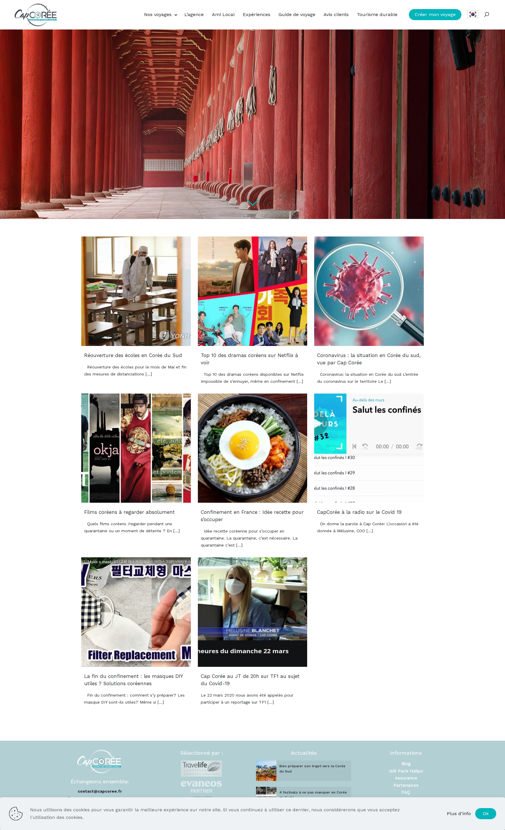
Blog (406, 763)
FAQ (406, 792)
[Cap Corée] (36, 14)
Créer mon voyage (435, 14)
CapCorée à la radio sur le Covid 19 (359, 512)
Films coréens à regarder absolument (129, 512)
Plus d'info (459, 813)
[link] (201, 769)
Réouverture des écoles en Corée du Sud (133, 355)
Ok (486, 813)
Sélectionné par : (201, 753)
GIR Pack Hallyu (406, 771)
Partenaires (406, 785)
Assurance (406, 778)
